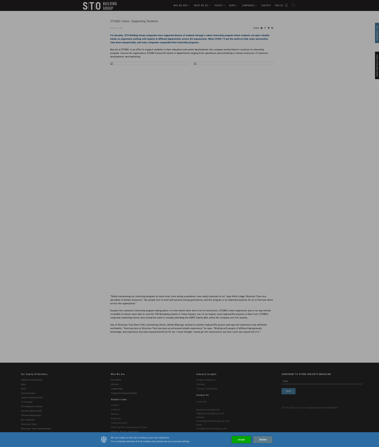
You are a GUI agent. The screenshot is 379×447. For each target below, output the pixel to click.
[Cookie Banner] (189, 439)
